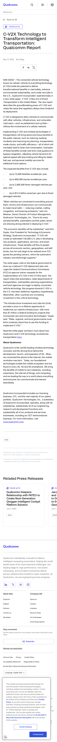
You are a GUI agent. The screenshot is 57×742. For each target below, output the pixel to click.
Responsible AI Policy (31, 662)
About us (33, 599)
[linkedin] (28, 67)
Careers (33, 604)
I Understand (38, 734)
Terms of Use (8, 657)
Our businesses (35, 617)
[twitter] (33, 67)
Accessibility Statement (12, 662)
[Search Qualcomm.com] (32, 4)
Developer (7, 617)
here (19, 337)
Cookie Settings (25, 727)
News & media (35, 613)
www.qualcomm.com (13, 422)
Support (6, 604)
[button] (19, 666)
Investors (33, 608)
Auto (6, 440)
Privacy (18, 657)
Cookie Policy (29, 657)
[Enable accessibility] (5, 737)
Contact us (7, 613)
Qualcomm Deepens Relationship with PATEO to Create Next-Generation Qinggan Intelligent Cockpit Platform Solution (23, 498)
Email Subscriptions (37, 622)
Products (6, 599)
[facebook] (23, 67)
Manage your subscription (12, 648)
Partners (6, 608)
